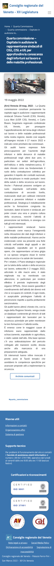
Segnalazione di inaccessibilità (36, 549)
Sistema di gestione (14, 434)
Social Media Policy (40, 542)
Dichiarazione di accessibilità (19, 547)
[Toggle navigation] (49, 12)
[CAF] (40, 521)
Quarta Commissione (23, 26)
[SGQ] (28, 487)
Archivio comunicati (25, 376)
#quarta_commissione (18, 399)
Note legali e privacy (17, 542)
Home (7, 26)
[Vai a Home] (5, 5)
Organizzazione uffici (15, 430)
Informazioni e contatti (16, 425)
